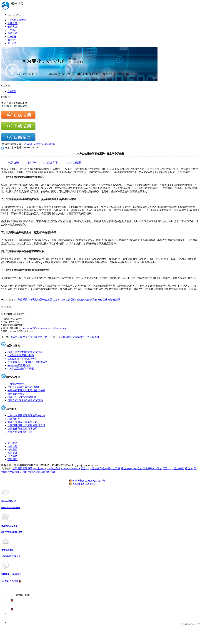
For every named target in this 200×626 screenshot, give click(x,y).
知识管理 (115, 299)
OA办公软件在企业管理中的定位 (29, 337)
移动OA (189, 468)
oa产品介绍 (72, 299)
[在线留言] (18, 140)
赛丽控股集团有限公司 (20, 432)
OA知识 (12, 30)
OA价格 (12, 36)
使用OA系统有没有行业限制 (23, 387)
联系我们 (13, 459)
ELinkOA (66, 468)
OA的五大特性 (16, 384)
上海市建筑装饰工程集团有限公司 (26, 425)
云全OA (85, 468)
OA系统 (157, 468)
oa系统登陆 (178, 468)
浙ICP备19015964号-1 (83, 483)
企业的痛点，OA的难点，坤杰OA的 (28, 362)
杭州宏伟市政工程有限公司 (23, 428)
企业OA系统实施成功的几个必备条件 (78, 337)
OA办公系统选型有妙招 (21, 368)
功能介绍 (13, 23)
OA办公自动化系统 (142, 468)
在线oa (106, 299)
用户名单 (13, 456)
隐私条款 (13, 449)
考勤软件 (14, 471)
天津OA (167, 468)
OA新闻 (12, 91)
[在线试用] (18, 118)
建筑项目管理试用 (46, 471)
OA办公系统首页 (17, 20)
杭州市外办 (14, 418)
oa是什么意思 (44, 299)
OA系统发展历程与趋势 (21, 355)
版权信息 (13, 446)
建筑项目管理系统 (22, 468)
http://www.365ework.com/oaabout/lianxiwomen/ (44, 328)
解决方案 (13, 26)
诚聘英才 (13, 453)
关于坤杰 (13, 443)
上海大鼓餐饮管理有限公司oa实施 (26, 415)
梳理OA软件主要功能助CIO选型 (25, 352)
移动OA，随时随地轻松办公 (23, 397)
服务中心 (13, 39)
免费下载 (13, 33)
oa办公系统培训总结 (19, 365)
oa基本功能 (59, 299)
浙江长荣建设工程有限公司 (23, 422)
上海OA (41, 468)
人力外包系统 (27, 471)
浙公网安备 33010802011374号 (88, 480)
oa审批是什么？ (16, 393)
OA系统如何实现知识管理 (22, 358)
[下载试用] (18, 129)
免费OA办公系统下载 (90, 299)
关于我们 (13, 43)
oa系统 (33, 299)
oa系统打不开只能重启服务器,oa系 (26, 390)
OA (35, 468)
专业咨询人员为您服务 (9, 581)
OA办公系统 (21, 299)
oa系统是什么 (97, 468)
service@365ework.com (21, 331)
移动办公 (126, 468)
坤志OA (75, 468)
